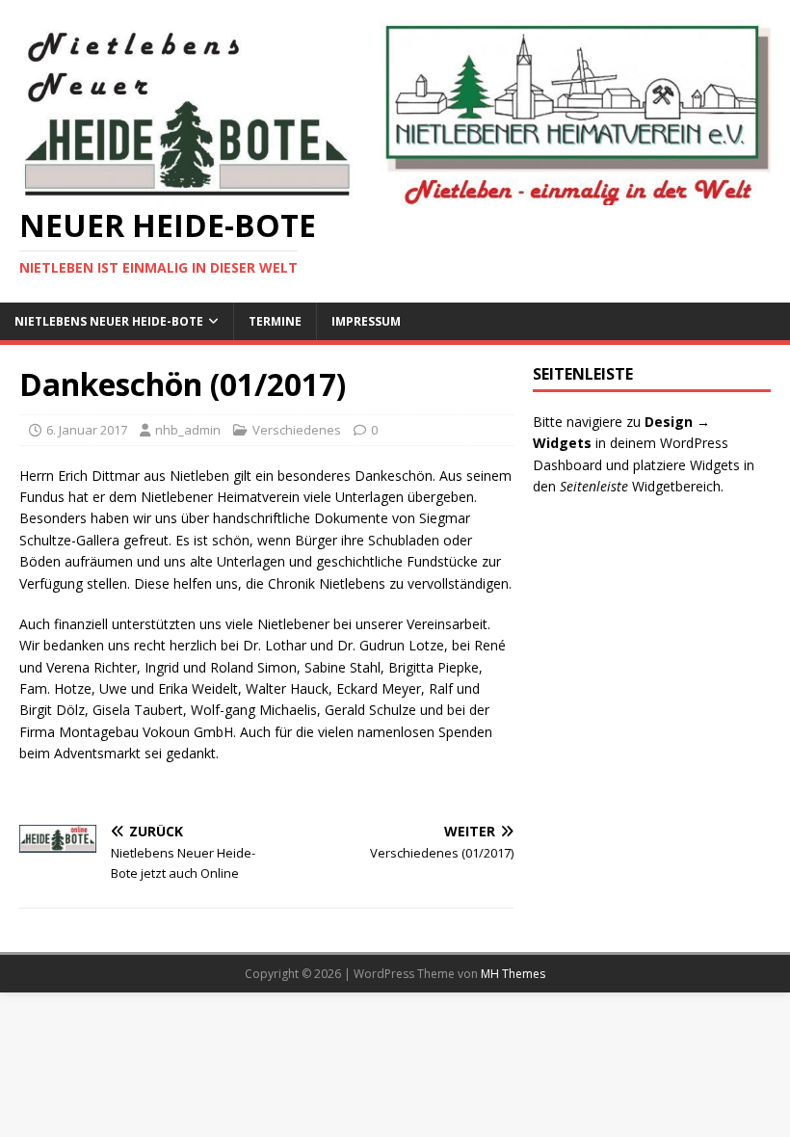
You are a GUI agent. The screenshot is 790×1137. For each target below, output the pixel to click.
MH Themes (513, 973)
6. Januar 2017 (86, 429)
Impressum (366, 321)
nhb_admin (188, 429)
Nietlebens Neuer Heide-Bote (108, 321)
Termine (275, 321)
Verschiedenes (296, 429)
